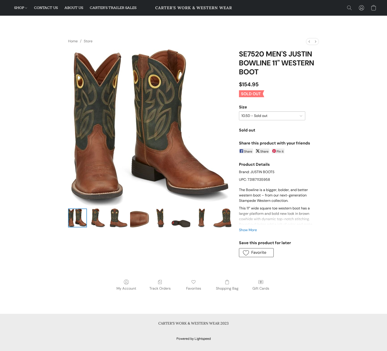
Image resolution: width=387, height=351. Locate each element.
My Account (126, 288)
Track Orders (160, 288)
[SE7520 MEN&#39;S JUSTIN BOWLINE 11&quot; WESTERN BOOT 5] (181, 218)
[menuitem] (309, 41)
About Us (242, 331)
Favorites (193, 288)
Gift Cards (260, 288)
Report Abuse (263, 331)
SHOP (19, 8)
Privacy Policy (157, 331)
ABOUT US (73, 8)
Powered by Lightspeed (193, 338)
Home (73, 41)
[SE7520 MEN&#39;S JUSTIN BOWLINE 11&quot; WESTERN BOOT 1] (98, 218)
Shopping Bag (227, 288)
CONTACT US (46, 8)
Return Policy (221, 331)
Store (88, 41)
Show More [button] (248, 230)
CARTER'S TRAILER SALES (113, 8)
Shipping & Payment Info (189, 331)
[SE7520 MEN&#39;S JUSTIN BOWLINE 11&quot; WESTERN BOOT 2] (119, 218)
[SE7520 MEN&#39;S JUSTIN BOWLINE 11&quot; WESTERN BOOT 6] (201, 218)
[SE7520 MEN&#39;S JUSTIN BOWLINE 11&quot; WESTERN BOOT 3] (139, 218)
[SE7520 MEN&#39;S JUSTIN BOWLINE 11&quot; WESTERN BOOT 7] (222, 218)
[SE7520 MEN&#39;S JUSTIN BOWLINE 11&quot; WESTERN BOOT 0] (77, 218)
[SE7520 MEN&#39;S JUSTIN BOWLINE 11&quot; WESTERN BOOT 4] (160, 218)
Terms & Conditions (128, 331)
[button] (193, 7)
